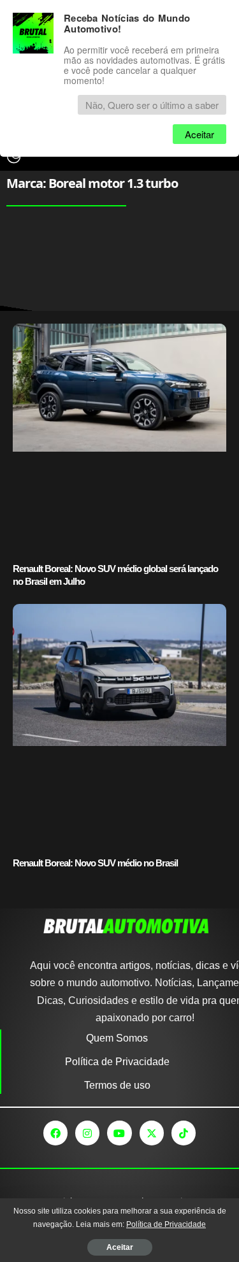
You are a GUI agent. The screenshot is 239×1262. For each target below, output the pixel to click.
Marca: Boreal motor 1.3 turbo (92, 183)
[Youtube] (119, 1133)
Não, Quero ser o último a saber (152, 104)
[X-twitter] (152, 1133)
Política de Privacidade (166, 1224)
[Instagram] (87, 1133)
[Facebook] (55, 1133)
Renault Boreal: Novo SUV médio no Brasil (95, 862)
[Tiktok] (183, 1133)
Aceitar (119, 1247)
